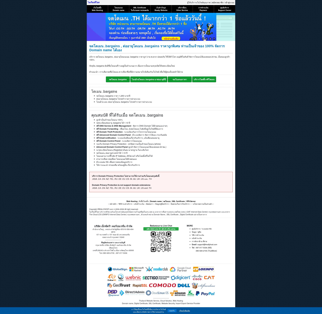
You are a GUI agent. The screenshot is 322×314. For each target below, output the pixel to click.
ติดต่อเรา (149, 204)
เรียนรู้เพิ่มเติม (184, 311)
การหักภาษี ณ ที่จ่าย (199, 241)
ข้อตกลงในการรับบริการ (180, 204)
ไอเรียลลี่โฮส (93, 2)
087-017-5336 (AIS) (204, 247)
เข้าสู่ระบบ (229, 2)
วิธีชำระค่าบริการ (125, 204)
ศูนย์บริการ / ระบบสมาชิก (202, 228)
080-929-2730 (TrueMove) (206, 250)
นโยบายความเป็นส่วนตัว (202, 204)
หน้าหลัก (113, 204)
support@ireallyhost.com (207, 244)
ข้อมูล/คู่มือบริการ (162, 204)
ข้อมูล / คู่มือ (196, 232)
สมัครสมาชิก (218, 2)
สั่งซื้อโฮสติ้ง (144, 201)
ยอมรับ (172, 311)
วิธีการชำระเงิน (198, 235)
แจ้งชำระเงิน (139, 204)
